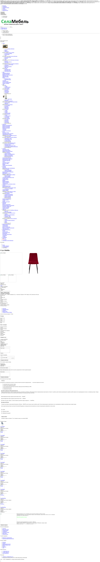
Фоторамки (7, 51)
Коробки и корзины (8, 66)
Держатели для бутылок (9, 64)
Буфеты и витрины (5, 182)
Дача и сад (4, 209)
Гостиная (4, 166)
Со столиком (7, 116)
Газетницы (4, 128)
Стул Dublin (2, 426)
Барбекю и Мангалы (14, 210)
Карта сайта (4, 533)
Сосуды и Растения (13, 56)
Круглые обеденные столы (9, 143)
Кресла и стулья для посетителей (8, 227)
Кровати (8, 193)
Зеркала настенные (8, 170)
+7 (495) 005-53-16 (5, 551)
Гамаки (6, 219)
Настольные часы (8, 71)
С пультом (6, 92)
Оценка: (1, 353)
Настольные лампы (13, 101)
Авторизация (4, 16)
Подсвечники (7, 54)
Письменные (4, 233)
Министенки (4, 172)
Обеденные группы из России (7, 133)
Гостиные (4, 167)
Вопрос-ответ (4, 311)
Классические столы (6, 232)
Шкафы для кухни (13, 135)
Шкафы (3, 164)
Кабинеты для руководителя (7, 74)
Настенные (7, 120)
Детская (3, 184)
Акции (5, 239)
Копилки (6, 60)
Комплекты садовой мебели (9, 214)
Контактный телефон (4, 367)
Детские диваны (5, 190)
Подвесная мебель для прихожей (8, 205)
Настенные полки (8, 79)
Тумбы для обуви (5, 208)
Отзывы (4, 310)
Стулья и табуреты (13, 137)
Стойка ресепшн (5, 81)
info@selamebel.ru (5, 553)
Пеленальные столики (8, 192)
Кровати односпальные (9, 195)
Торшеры (8, 113)
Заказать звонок (5, 30)
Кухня (3, 131)
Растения (6, 58)
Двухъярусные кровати (9, 194)
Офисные (6, 103)
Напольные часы (8, 69)
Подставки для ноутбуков (7, 234)
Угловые (4, 236)
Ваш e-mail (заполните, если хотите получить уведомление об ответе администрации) (15, 369)
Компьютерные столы (6, 186)
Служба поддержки (3, 535)
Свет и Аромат (11, 52)
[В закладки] (5, 430)
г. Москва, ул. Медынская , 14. (7, 556)
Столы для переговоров (6, 82)
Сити (1, 285)
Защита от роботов (3, 355)
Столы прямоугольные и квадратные (11, 146)
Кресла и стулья (7, 215)
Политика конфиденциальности (8, 538)
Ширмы (3, 180)
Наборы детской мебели (6, 198)
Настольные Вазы (8, 57)
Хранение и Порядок (15, 63)
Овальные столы (8, 144)
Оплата (3, 8)
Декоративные (7, 102)
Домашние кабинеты (6, 73)
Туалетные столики (5, 162)
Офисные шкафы (5, 76)
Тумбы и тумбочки (5, 83)
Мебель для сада (12, 212)
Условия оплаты (5, 530)
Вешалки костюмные (6, 126)
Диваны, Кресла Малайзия (7, 165)
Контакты (4, 5)
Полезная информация (4, 526)
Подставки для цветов (6, 173)
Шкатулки (6, 67)
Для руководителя (5, 228)
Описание (4, 308)
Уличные (8, 118)
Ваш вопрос (2, 371)
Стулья (3, 200)
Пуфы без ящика (7, 175)
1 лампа (6, 86)
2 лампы (6, 111)
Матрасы (8, 152)
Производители (5, 10)
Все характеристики (4, 302)
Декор (3, 43)
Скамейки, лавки (8, 216)
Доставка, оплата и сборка (7, 312)
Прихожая (4, 202)
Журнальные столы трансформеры (8, 168)
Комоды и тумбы (5, 163)
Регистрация (4, 17)
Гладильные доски (5, 149)
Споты (7, 109)
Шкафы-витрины (5, 181)
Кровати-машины (8, 196)
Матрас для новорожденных (10, 154)
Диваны (6, 213)
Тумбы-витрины (5, 179)
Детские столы (5, 231)
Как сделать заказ (5, 529)
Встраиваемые (7, 105)
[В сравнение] (6, 430)
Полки (3, 77)
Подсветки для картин (9, 100)
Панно (6, 50)
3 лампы (6, 112)
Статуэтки (6, 62)
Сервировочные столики (6, 134)
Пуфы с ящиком (7, 176)
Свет (3, 84)
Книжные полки (7, 78)
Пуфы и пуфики (12, 174)
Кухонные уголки (5, 132)
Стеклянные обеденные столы (10, 145)
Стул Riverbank (3, 498)
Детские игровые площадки (10, 220)
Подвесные (7, 90)
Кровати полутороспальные (7, 151)
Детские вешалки (5, 189)
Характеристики (5, 309)
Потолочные (7, 91)
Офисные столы (5, 75)
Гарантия (4, 528)
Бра (5, 85)
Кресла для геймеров (6, 226)
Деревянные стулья (8, 138)
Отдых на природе (13, 218)
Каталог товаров (3, 540)
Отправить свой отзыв (4, 360)
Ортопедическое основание (7, 158)
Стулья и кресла (5, 178)
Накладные (7, 99)
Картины (6, 49)
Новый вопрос (3, 364)
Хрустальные (7, 117)
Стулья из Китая (7, 140)
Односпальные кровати (6, 157)
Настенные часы (7, 70)
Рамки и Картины (11, 48)
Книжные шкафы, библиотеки (7, 171)
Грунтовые (6, 119)
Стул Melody (2, 480)
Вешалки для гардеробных (7, 125)
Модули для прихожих (6, 204)
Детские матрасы (8, 153)
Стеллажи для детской (8, 188)
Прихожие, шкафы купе (6, 206)
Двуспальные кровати (6, 150)
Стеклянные (4, 235)
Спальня (4, 148)
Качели (6, 222)
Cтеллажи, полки (13, 187)
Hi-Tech (3, 230)
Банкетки (4, 203)
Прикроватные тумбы (6, 159)
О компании (4, 6)
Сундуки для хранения (6, 130)
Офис (3, 72)
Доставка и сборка (5, 7)
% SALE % (4, 9)
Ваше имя (2, 365)
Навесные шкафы (8, 136)
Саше (6, 55)
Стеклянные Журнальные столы (8, 177)
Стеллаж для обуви (5, 207)
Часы (6, 68)
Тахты (3, 161)
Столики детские (5, 199)
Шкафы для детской (6, 201)
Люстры (7, 88)
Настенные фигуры (8, 61)
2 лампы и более (7, 87)
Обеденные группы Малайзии (7, 240)
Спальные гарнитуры (6, 160)
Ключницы (7, 65)
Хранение (4, 124)
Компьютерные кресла (6, 185)
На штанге (6, 89)
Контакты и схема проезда (7, 537)
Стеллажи (4, 80)
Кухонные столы (12, 142)
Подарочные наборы (8, 53)
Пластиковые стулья (8, 139)
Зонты (6, 221)
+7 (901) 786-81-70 (3, 28)
